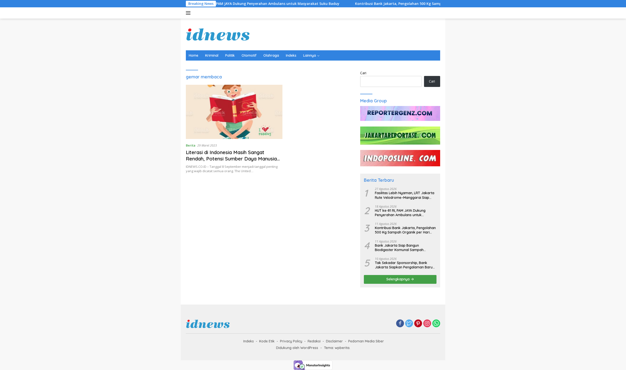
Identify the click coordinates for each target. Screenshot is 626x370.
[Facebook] (400, 323)
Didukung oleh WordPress (297, 348)
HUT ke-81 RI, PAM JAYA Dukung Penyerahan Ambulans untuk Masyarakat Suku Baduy (251, 3)
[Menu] (189, 13)
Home (193, 55)
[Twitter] (409, 323)
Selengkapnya (398, 279)
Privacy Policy (291, 341)
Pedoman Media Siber (366, 341)
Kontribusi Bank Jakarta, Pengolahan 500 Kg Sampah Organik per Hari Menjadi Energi (413, 3)
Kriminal (211, 55)
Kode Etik (267, 341)
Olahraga (271, 55)
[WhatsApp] (436, 323)
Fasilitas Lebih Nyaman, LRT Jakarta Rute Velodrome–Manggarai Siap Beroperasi (404, 195)
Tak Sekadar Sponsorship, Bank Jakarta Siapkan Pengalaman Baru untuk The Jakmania (404, 265)
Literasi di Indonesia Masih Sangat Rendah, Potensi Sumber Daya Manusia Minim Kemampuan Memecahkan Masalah (231, 161)
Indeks (291, 55)
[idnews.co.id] (218, 34)
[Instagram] (427, 323)
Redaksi (314, 341)
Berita (190, 145)
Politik (230, 55)
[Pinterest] (418, 323)
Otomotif (249, 55)
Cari (363, 73)
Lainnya (309, 55)
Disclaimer (334, 341)
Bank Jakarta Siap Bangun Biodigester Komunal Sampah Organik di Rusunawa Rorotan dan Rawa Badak (403, 247)
